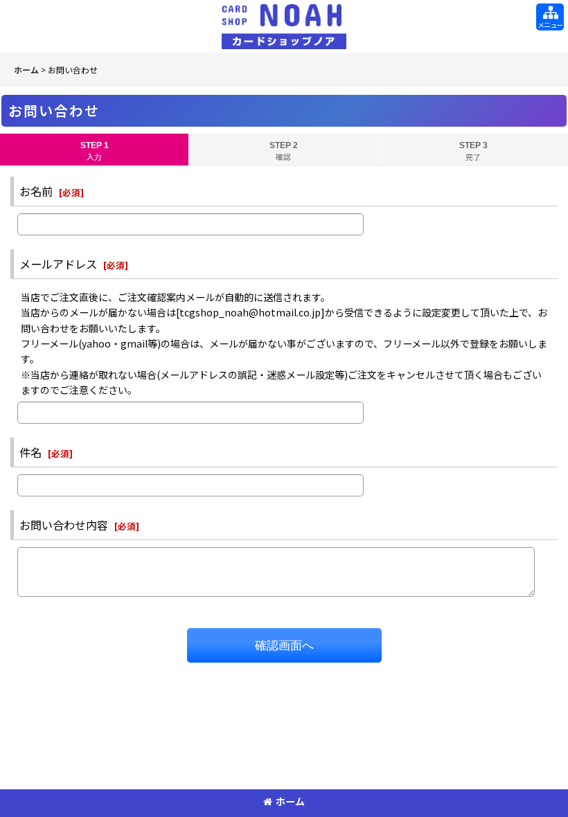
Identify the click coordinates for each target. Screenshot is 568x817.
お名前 (36, 191)
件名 (30, 452)
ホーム (290, 801)
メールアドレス (58, 263)
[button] (550, 16)
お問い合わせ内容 (63, 525)
